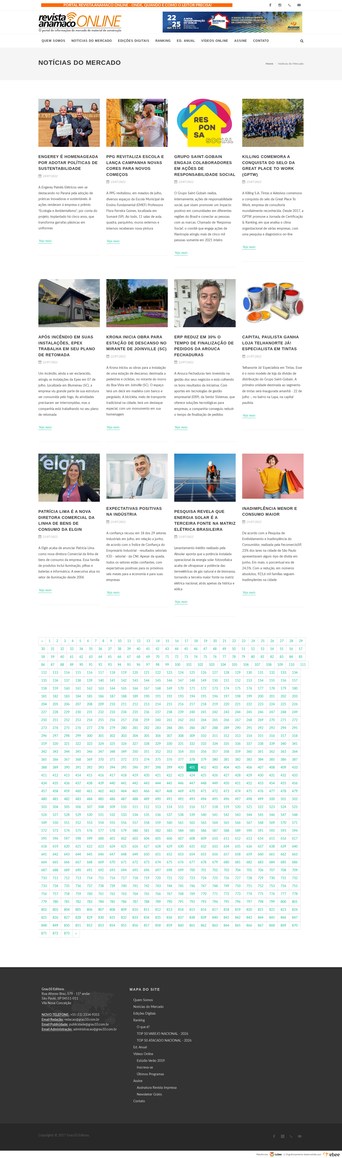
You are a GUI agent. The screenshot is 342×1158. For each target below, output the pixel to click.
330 (169, 744)
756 (44, 894)
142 (124, 680)
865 (238, 925)
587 (215, 830)
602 (124, 838)
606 (169, 838)
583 (169, 830)
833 (135, 917)
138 (78, 680)
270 (272, 720)
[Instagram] (280, 5)
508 (101, 807)
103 (212, 664)
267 (238, 720)
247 (272, 712)
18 (196, 641)
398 (158, 767)
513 (158, 807)
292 (260, 728)
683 (260, 862)
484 (89, 799)
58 (43, 657)
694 (124, 870)
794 (215, 902)
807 (101, 909)
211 (124, 704)
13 (148, 641)
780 (55, 902)
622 (89, 846)
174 (226, 688)
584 (181, 830)
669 (101, 862)
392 (89, 767)
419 (135, 775)
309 (192, 736)
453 (260, 783)
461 (89, 791)
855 (124, 925)
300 (89, 736)
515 (181, 807)
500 (272, 799)
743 (158, 886)
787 (135, 902)
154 (260, 680)
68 (138, 657)
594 (295, 830)
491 (169, 799)
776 (272, 894)
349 (124, 751)
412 (55, 775)
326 (124, 744)
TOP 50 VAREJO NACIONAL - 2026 (162, 1034)
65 (110, 657)
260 (158, 720)
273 (44, 728)
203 (295, 696)
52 (253, 649)
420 (146, 775)
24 (253, 641)
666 (67, 862)
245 (249, 712)
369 (89, 759)
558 (146, 823)
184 (78, 696)
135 (44, 680)
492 (181, 799)
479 (295, 791)
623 (101, 846)
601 (112, 838)
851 (78, 925)
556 (124, 823)
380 (215, 759)
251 (55, 720)
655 (203, 854)
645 (89, 854)
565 (226, 823)
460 (78, 791)
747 (203, 886)
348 (112, 751)
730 (272, 878)
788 (146, 902)
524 (283, 807)
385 (272, 759)
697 (158, 870)
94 (119, 664)
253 (78, 720)
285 (181, 728)
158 (44, 688)
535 (146, 815)
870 (295, 925)
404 (226, 767)
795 (226, 902)
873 (67, 933)
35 (91, 649)
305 (146, 736)
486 (112, 799)
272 (295, 720)
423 (181, 775)
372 (124, 759)
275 (67, 728)
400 (181, 767)
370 (101, 759)
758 (67, 894)
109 (280, 664)
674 (158, 862)
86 (43, 664)
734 (55, 886)
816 (203, 909)
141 (112, 680)
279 (112, 728)
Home (269, 63)
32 (62, 649)
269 (260, 720)
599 (89, 838)
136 (55, 680)
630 (181, 846)
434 (44, 783)
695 (135, 870)
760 (89, 894)
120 (135, 672)
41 (148, 649)
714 (89, 878)
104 (223, 664)
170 (181, 688)
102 (200, 664)
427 (226, 775)
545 (260, 815)
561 (181, 823)
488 (135, 799)
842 (238, 917)
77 (224, 657)
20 (215, 641)
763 (124, 894)
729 (260, 878)
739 (112, 886)
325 (112, 744)
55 (281, 649)
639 (283, 846)
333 (203, 744)
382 (238, 759)
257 (124, 720)
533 (124, 815)
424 (192, 775)
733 (44, 886)
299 (78, 736)
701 (203, 870)
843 (249, 917)
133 (283, 672)
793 (203, 902)
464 (124, 791)
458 (55, 791)
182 (55, 696)
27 (282, 641)
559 (158, 823)
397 (146, 767)
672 (135, 862)
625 (124, 846)
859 (169, 925)
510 (124, 807)
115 (78, 672)
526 (44, 815)
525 (295, 807)
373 (135, 759)
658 (238, 854)
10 (119, 641)
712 (67, 878)
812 (158, 909)
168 (158, 688)
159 (55, 688)
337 (249, 744)
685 (283, 862)
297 (55, 736)
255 (101, 720)
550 (55, 823)
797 (249, 902)
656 (215, 854)
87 (52, 664)
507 (89, 807)
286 (192, 728)
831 (112, 917)
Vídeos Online (143, 1054)
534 (135, 815)
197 (226, 696)
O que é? (143, 1027)
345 (78, 751)
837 (181, 917)
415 (89, 775)
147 (181, 680)
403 (215, 767)
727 (238, 878)
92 (100, 664)
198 (238, 696)
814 (181, 909)
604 (146, 838)
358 (226, 751)
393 (101, 767)
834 (146, 917)
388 (44, 767)
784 (101, 902)
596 (55, 838)
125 (192, 672)
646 (101, 854)
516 (192, 807)
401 (192, 767)
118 (112, 672)
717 (124, 878)
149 (203, 680)
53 (262, 649)
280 (124, 728)
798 (260, 902)
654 (192, 854)
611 (226, 838)
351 (146, 751)
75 (205, 657)
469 (181, 791)
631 (192, 846)
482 (67, 799)
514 (169, 807)
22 (234, 641)
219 (215, 704)
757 (55, 894)
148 (192, 680)
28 (291, 641)
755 (295, 886)
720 (158, 878)
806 (89, 909)
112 (44, 672)
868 (272, 925)
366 (55, 759)
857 (146, 925)
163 (101, 688)
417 (112, 775)
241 (203, 712)
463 (112, 791)
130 (249, 672)
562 (192, 823)
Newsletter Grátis (149, 1094)
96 (138, 664)
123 (169, 672)
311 (215, 736)
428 (238, 775)
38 (119, 649)
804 (67, 909)
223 (260, 704)
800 (283, 902)
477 (272, 791)
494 (203, 799)
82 (272, 657)
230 (78, 712)
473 (226, 791)
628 (158, 846)
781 (67, 902)
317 (283, 736)
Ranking (139, 1020)
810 (135, 909)
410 (295, 767)
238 (169, 712)
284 (169, 728)
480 (44, 799)
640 (295, 846)
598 (78, 838)
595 (44, 838)
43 (167, 649)
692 (101, 870)
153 (249, 680)
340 (283, 744)
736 (78, 886)
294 (283, 728)
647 (112, 854)
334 (215, 744)
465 (135, 791)
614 (260, 838)
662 (283, 854)
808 (112, 909)
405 (238, 767)
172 (203, 688)
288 (215, 728)
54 (272, 649)
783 (89, 902)
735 (67, 886)
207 (78, 704)
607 (181, 838)
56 (291, 649)
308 (181, 736)
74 (196, 657)
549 (44, 823)
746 (192, 886)
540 (203, 815)
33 (72, 649)
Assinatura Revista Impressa (157, 1087)
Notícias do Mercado (148, 1007)
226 (295, 704)
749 (226, 886)
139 (89, 680)
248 (283, 712)
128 (226, 672)
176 (249, 688)
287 (203, 728)
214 (158, 704)
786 (124, 902)
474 (238, 791)
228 (55, 712)
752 (260, 886)
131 (260, 672)
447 (192, 783)
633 (215, 846)
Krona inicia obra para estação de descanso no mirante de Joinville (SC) (136, 343)
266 (226, 720)
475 (249, 791)
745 (181, 886)
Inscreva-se (145, 1067)
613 (249, 838)
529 (78, 815)
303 (124, 736)
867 (260, 925)
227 (44, 712)
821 (260, 909)
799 (272, 902)
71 (167, 657)
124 (181, 672)
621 (78, 846)
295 (295, 728)
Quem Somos (143, 1000)
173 (215, 688)
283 (158, 728)
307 (169, 736)
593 (283, 830)
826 (55, 917)
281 (135, 728)
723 (192, 878)
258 (135, 720)
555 (112, 823)
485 (101, 799)
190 (146, 696)
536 (158, 815)
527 (55, 815)
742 (146, 886)
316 (272, 736)
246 (260, 712)
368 (78, 759)
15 (167, 641)
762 (112, 894)
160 (67, 688)
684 (272, 862)
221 (238, 704)
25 (263, 641)
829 (89, 917)
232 (101, 712)
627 (146, 846)
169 (169, 688)
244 (238, 712)
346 (89, 751)
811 (146, 909)
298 (67, 736)
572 (44, 830)
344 (67, 751)
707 (272, 870)
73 (186, 657)
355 (192, 751)
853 (101, 925)
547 (283, 815)
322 (78, 744)
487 (124, 799)
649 (135, 854)
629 (169, 846)
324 (101, 744)
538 (181, 815)
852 (89, 925)
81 (262, 657)
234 (124, 712)
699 (181, 870)
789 (158, 902)
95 (129, 664)
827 (67, 917)
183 (67, 696)
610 (215, 838)
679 (215, 862)
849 (55, 925)
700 (192, 870)
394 (112, 767)
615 (272, 838)
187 (112, 696)
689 (67, 870)
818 (226, 909)
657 (226, 854)
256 (112, 720)
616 (283, 838)
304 (135, 736)
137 (67, 680)
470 (192, 791)
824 (295, 909)
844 (260, 917)
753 (272, 886)
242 (215, 712)
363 (283, 751)
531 (101, 815)
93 (110, 664)
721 (169, 878)
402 (203, 767)
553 (89, 823)
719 (146, 878)
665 (55, 862)
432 (283, 775)
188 (124, 696)
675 (169, 862)
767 (169, 894)
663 (295, 854)
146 (169, 680)
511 (135, 807)
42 (157, 649)
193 (181, 696)
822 (272, 909)
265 (215, 720)
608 (192, 838)
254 (89, 720)
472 (215, 791)
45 (186, 649)
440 (112, 783)
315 (260, 736)
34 (81, 649)
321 (67, 744)
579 (124, 830)
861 (192, 925)
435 (55, 783)
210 (112, 704)
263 (192, 720)
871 (44, 933)
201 (272, 696)
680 (226, 862)
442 (135, 783)
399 (169, 767)
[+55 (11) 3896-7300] (289, 5)
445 (169, 783)
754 (283, 886)
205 (55, 704)
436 (67, 783)
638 (272, 846)
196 (215, 696)
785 (112, 902)
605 (158, 838)
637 (260, 846)
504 (55, 807)
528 (67, 815)
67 (129, 657)
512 (146, 807)
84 (291, 657)
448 (203, 783)
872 (55, 933)
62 (81, 657)
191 (158, 696)
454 (272, 783)
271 (283, 720)
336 (238, 744)
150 (215, 680)
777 (283, 894)
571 (295, 823)
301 (101, 736)
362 (272, 751)
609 (203, 838)
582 (158, 830)
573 (55, 830)
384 (260, 759)
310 (203, 736)
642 (55, 854)
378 (192, 759)
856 (135, 925)
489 (146, 799)
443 (146, 783)
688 (55, 870)
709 (295, 870)
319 (44, 744)
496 (226, 799)
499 (260, 799)
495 (215, 799)
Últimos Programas (150, 1074)
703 (226, 870)
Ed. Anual (140, 1047)
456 (295, 783)
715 (101, 878)
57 (300, 649)
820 (249, 909)
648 (124, 854)
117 (101, 672)
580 (135, 830)
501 (283, 799)
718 (135, 878)
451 (238, 783)
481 (55, 799)
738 (101, 886)
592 (272, 830)
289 (226, 728)
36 (100, 649)
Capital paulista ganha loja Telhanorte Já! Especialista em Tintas (270, 343)
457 (44, 791)
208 (89, 704)
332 (192, 744)
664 (44, 862)
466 (146, 791)
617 (295, 838)
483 (78, 799)
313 (238, 736)
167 (146, 688)
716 (112, 878)
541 (215, 815)
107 (257, 664)
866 (249, 925)
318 (295, 736)
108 (269, 664)
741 (135, 886)
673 (146, 862)
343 (55, 751)
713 (78, 878)
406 (249, 767)
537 (169, 815)
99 (167, 664)
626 (135, 846)
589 (238, 830)
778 (295, 894)
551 (67, 823)
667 (78, 862)
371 (112, 759)
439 (101, 783)
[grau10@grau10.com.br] (299, 5)
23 (243, 641)
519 (226, 807)
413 (67, 775)
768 (181, 894)
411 (44, 775)
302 (112, 736)
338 (260, 744)
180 (295, 688)
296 (44, 736)
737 (89, 886)
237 (158, 712)
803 (55, 909)
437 (78, 783)
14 (158, 641)
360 (249, 751)
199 (249, 696)
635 (238, 846)
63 (91, 657)
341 (295, 744)
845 (272, 917)
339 (272, 744)
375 (158, 759)
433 (295, 775)
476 (260, 791)
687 (44, 870)
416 (101, 775)
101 (189, 664)
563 (203, 823)
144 (146, 680)
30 (43, 649)
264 (203, 720)
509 (112, 807)
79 (243, 657)
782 (78, 902)
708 (283, 870)
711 (55, 878)
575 (78, 830)
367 (67, 759)
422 (169, 775)
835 (158, 917)
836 (169, 917)
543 (238, 815)
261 (169, 720)
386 (283, 759)
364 (295, 751)
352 (158, 751)
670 (112, 862)
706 (260, 870)
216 (181, 704)
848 (44, 925)
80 (253, 657)
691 (89, 870)
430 (260, 775)
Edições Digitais (144, 1013)
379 (203, 759)
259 (146, 720)
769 (192, 894)
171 (192, 688)
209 (101, 704)
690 (78, 870)
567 (249, 823)
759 (78, 894)
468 (169, 791)
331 (181, 744)
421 (158, 775)
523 (272, 807)
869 (283, 925)
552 (78, 823)
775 (260, 894)
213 (146, 704)
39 (129, 649)
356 (203, 751)
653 (181, 854)
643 (67, 854)
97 (148, 664)
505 (67, 807)
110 (291, 664)
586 (203, 830)
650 (146, 854)
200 (260, 696)
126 (203, 672)
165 (124, 688)
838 (192, 917)
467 (158, 791)
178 (272, 688)
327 (135, 744)
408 (272, 767)
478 (283, 791)
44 (176, 649)
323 (89, 744)
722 (181, 878)
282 (146, 728)
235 (135, 712)
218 (203, 704)
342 (44, 751)
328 (146, 744)
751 (249, 886)
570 (283, 823)
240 (192, 712)
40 (138, 649)
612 (238, 838)
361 (260, 751)
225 (283, 704)
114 (67, 672)
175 (238, 688)
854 (112, 925)
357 (215, 751)
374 (146, 759)
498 (249, 799)
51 (243, 649)
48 (215, 649)
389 (55, 767)
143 (135, 680)
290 (238, 728)
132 (272, 672)
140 (101, 680)
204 (44, 704)
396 (135, 767)
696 (146, 870)
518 (215, 807)
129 (238, 672)
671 (124, 862)
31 (52, 649)
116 (89, 672)
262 (181, 720)
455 (283, 783)
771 (215, 894)
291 (249, 728)
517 (203, 807)
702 (215, 870)
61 (72, 657)
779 (44, 902)
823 (283, 909)
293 (272, 728)
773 (238, 894)
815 (192, 909)
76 (215, 657)
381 (226, 759)
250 (44, 720)
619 (55, 846)
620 (67, 846)
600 (101, 838)
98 (157, 664)
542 (226, 815)
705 (249, 870)
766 (158, 894)
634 (226, 846)
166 (135, 688)
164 (112, 688)
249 (295, 712)
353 (169, 751)
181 (44, 696)
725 (215, 878)
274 (55, 728)
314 (249, 736)
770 (203, 894)
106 (246, 664)
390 (67, 767)
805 (78, 909)
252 (67, 720)
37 (110, 649)
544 (249, 815)
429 (249, 775)
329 (158, 744)
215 (169, 704)
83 (281, 657)
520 (238, 807)
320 (55, 744)
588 (226, 830)
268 (249, 720)
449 (215, 783)
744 (169, 886)
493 (192, 799)
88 (62, 664)
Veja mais (45, 241)
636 (249, 846)
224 (272, 704)
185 (89, 696)
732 (295, 878)
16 (177, 641)
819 (238, 909)
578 (112, 830)
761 (101, 894)
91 (91, 664)
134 (295, 672)
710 (44, 878)
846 (283, 917)
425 (203, 775)
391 (78, 767)
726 (226, 878)
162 (89, 688)
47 (205, 649)
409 (283, 767)
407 (260, 767)
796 (238, 902)
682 (249, 862)
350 (135, 751)
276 (78, 728)
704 (238, 870)
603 (135, 838)
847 (295, 917)
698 (169, 870)
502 (295, 799)
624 (112, 846)
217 (192, 704)
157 (295, 680)
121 (146, 672)
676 (181, 862)
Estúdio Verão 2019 (151, 1060)
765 (146, 894)
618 (44, 846)
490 (158, 799)
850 (67, 925)
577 (101, 830)
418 (124, 775)
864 (226, 925)
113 (55, 672)
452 (249, 783)
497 (238, 799)
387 (295, 759)
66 (119, 657)
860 (181, 925)
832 (124, 917)
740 (124, 886)
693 (112, 870)
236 (146, 712)
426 (215, 775)
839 (203, 917)
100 (177, 664)
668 (89, 862)
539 (192, 815)
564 (215, 823)
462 (101, 791)
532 (112, 815)
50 (234, 649)
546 (272, 815)
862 (203, 925)
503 (44, 807)
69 (148, 657)
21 (224, 641)
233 (112, 712)
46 (196, 649)
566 (238, 823)
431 (272, 775)
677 (192, 862)
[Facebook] (270, 5)
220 (226, 704)
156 (283, 680)
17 (186, 641)
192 (169, 696)
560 (169, 823)
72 (176, 657)
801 (295, 902)
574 (67, 830)
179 (283, 688)
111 (303, 664)
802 (44, 909)
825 (44, 917)
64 (100, 657)
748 (215, 886)
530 (89, 815)
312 (226, 736)
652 (169, 854)
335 (226, 744)
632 (203, 846)
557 (135, 823)
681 (238, 862)
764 (135, 894)
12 (139, 641)
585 (192, 830)
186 (101, 696)
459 (67, 791)
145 (158, 680)
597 (67, 838)
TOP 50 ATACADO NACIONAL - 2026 (164, 1040)
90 (81, 664)
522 (260, 807)
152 (238, 680)
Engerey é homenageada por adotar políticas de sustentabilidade (68, 163)
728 (249, 878)
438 (89, 783)
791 (181, 902)
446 (181, 783)
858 (158, 925)
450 (226, 783)
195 (203, 696)
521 (249, 807)
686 (295, 862)
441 (124, 783)
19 (205, 641)
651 (158, 854)
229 (67, 712)
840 (215, 917)
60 (62, 657)
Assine (137, 1081)
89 (72, 664)
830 (101, 917)
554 (101, 823)
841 (226, 917)
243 (226, 712)
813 (169, 909)
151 (226, 680)
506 (78, 807)
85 (300, 657)
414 (78, 775)
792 (192, 902)
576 (89, 830)
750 (238, 886)
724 (203, 878)
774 (249, 894)
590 (249, 830)
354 (181, 751)
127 (215, 672)
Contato (139, 1101)
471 (203, 791)
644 (78, 854)
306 (158, 736)
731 (283, 878)
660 (260, 854)
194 (192, 696)
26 (272, 641)
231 (89, 712)
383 (249, 759)
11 (129, 641)
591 (260, 830)
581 (146, 830)
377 (181, 759)
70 (157, 657)
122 (158, 672)
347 (101, 751)
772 (226, 894)
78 (234, 657)
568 (260, 823)
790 (169, 902)
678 (203, 862)
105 (234, 664)
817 (215, 909)
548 (295, 815)
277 (89, 728)
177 (260, 688)
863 (215, 925)
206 (67, 704)
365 (44, 759)
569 (272, 823)
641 (44, 854)
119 (124, 672)
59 (52, 657)
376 (169, 759)
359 (238, 751)
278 (101, 728)
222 (249, 704)
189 (135, 696)
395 (124, 767)
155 (272, 680)
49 (224, 649)
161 (78, 688)
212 (135, 704)
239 (181, 712)
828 (78, 917)
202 (283, 696)
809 (124, 909)
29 (301, 641)
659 (249, 854)
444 (158, 783)
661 (272, 854)
